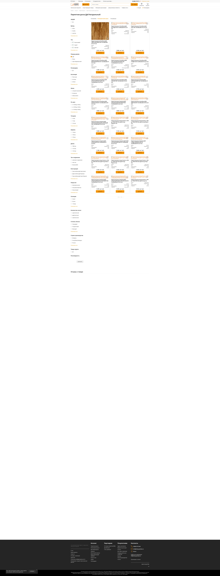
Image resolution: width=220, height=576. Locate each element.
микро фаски (75, 95)
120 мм (74, 134)
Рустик (73, 201)
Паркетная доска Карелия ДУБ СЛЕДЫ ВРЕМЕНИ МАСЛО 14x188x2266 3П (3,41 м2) (138, 142)
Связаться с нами (145, 1)
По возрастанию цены (103, 18)
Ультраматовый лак (76, 187)
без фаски (74, 93)
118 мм (74, 132)
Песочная (74, 77)
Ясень (73, 59)
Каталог (86, 4)
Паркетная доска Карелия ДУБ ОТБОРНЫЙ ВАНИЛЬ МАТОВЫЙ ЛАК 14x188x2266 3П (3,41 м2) (99, 181)
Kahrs (73, 28)
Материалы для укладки (101, 7)
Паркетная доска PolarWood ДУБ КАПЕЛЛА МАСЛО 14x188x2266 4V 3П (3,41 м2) (99, 103)
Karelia (73, 31)
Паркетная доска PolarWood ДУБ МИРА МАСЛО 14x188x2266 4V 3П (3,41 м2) (140, 103)
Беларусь (74, 238)
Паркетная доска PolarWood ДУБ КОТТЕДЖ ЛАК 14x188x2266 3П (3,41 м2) (119, 27)
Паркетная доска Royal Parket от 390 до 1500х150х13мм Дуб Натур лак (139, 180)
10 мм (73, 118)
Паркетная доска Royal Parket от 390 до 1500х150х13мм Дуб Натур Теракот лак (120, 161)
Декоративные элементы (114, 7)
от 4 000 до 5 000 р (76, 107)
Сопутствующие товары (88, 7)
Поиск (135, 4)
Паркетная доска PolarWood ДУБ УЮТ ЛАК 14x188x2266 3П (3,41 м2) (139, 27)
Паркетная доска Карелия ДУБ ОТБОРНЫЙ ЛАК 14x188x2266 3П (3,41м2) (98, 142)
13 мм (73, 121)
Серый (75, 45)
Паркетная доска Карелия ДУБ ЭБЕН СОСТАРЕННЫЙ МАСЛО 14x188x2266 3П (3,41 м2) (120, 142)
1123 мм (74, 151)
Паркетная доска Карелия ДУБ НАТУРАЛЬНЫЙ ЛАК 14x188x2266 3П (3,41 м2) (139, 81)
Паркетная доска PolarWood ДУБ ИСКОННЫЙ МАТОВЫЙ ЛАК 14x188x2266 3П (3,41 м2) (99, 81)
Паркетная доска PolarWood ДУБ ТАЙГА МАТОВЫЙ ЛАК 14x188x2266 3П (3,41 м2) (99, 42)
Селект (73, 199)
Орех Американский (76, 61)
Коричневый (77, 42)
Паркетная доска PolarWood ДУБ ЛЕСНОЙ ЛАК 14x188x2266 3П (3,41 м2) (119, 81)
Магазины (80, 1)
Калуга (134, 551)
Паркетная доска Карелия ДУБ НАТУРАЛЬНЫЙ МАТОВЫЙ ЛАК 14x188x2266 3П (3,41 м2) (118, 103)
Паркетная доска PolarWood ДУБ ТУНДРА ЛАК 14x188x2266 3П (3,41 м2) (139, 61)
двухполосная (75, 215)
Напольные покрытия (76, 7)
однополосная (75, 212)
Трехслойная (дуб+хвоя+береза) (79, 176)
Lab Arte (74, 33)
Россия (74, 242)
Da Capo (74, 79)
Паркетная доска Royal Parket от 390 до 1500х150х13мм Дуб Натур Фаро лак (139, 161)
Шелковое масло (76, 185)
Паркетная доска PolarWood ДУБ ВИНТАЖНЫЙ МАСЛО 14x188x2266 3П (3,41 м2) (100, 62)
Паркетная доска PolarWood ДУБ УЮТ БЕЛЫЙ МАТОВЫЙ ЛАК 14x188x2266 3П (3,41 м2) (119, 62)
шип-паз (74, 162)
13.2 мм (74, 123)
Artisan (73, 81)
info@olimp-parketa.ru (138, 549)
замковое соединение (77, 160)
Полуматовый (75, 226)
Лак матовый (75, 190)
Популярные (113, 18)
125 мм (74, 137)
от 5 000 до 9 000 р (76, 109)
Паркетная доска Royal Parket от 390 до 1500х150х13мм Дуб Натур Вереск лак (139, 122)
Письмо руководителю (122, 557)
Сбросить (80, 261)
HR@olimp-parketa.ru (136, 555)
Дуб (73, 56)
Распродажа (146, 7)
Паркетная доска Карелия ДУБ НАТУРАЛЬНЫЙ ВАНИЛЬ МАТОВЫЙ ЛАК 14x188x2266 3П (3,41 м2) (99, 123)
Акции (139, 7)
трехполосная (75, 217)
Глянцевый (74, 224)
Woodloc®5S (75, 164)
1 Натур (74, 203)
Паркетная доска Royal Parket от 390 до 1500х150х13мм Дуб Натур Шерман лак (120, 122)
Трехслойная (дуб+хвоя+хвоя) (79, 171)
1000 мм (74, 146)
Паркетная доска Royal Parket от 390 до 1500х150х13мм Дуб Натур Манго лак (100, 161)
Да (73, 22)
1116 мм (74, 148)
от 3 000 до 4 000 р (76, 104)
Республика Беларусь (77, 240)
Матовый (74, 229)
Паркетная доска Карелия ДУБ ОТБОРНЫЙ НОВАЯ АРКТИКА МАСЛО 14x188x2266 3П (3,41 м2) (120, 181)
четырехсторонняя (76, 90)
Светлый (76, 47)
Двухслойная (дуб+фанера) (78, 173)
